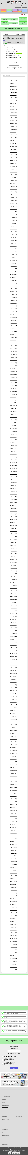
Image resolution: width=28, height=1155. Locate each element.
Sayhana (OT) (13, 325)
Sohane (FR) (13, 724)
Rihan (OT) (14, 864)
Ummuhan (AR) (13, 576)
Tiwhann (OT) (13, 938)
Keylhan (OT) (13, 465)
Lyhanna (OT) (13, 357)
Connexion (24, 7)
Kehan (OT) (14, 351)
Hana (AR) (14, 402)
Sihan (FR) (14, 707)
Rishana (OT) (13, 494)
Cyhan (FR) (14, 180)
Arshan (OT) (13, 716)
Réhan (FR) (14, 457)
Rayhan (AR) (13, 653)
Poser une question (5, 1129)
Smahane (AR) (13, 559)
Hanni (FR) (14, 217)
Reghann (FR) (13, 451)
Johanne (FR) (13, 268)
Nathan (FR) (13, 377)
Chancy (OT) (13, 733)
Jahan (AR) (14, 608)
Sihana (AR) (13, 682)
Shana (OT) (14, 893)
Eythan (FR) (13, 183)
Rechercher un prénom (5, 1105)
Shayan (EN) (13, 103)
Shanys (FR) (13, 702)
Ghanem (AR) (13, 317)
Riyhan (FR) (13, 485)
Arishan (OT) (13, 588)
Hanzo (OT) (14, 345)
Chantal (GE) (13, 827)
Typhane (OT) (13, 944)
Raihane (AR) (13, 525)
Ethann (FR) (13, 231)
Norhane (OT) (13, 482)
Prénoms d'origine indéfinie (10, 1064)
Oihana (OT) (13, 488)
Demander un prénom (23, 19)
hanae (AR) (14, 311)
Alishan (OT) (13, 710)
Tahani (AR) (13, 693)
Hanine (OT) (13, 767)
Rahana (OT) (13, 328)
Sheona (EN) (13, 115)
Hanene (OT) (13, 442)
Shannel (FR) (13, 656)
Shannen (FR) (13, 662)
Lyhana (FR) (13, 300)
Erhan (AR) (14, 947)
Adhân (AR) (14, 890)
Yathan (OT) (13, 314)
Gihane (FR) (13, 194)
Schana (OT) (13, 887)
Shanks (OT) (13, 904)
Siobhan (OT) (13, 915)
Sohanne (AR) (13, 565)
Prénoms (5, 19)
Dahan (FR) (14, 191)
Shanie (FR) (13, 645)
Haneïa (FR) (13, 132)
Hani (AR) (13, 408)
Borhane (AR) (13, 918)
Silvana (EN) (13, 120)
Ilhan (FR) (14, 177)
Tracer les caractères (5, 1117)
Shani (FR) (14, 633)
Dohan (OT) (13, 288)
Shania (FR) (13, 639)
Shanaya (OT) (13, 374)
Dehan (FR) (14, 197)
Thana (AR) (14, 571)
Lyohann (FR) (13, 343)
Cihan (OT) (14, 431)
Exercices (17, 1117)
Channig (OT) (13, 739)
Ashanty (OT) (13, 722)
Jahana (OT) (13, 454)
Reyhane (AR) (13, 665)
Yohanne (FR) (13, 816)
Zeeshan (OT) (13, 391)
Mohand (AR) (13, 636)
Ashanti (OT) (13, 593)
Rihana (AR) (13, 670)
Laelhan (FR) (13, 286)
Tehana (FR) (13, 759)
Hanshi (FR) (13, 140)
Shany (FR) (14, 696)
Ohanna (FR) (13, 428)
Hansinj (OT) (13, 779)
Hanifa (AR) (14, 303)
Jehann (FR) (13, 143)
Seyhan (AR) (13, 676)
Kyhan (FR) (14, 266)
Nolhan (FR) (13, 405)
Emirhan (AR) (13, 941)
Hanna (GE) (14, 833)
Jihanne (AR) (13, 491)
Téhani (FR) (13, 764)
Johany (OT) (13, 459)
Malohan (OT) (13, 830)
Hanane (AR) (13, 573)
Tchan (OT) (14, 323)
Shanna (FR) (13, 650)
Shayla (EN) (13, 106)
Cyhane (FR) (13, 186)
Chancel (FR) (13, 152)
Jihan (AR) (14, 425)
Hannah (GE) (13, 838)
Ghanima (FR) (13, 137)
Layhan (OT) (13, 334)
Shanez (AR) (13, 553)
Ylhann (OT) (13, 955)
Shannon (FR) (13, 673)
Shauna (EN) (13, 97)
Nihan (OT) (14, 331)
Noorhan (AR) (13, 514)
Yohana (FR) (13, 804)
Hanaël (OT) (13, 756)
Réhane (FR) (13, 462)
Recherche (13, 19)
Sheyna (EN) (13, 117)
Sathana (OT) (13, 881)
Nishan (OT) (13, 841)
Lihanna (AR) (13, 630)
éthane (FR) (13, 226)
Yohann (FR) (13, 810)
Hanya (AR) (14, 305)
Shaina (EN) (13, 83)
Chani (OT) (14, 610)
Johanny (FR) (13, 271)
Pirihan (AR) (13, 519)
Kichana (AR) (13, 502)
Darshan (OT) (13, 744)
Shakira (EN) (13, 86)
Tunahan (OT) (13, 385)
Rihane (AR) (13, 548)
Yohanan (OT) (13, 539)
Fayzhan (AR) (13, 964)
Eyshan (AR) (13, 952)
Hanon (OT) (13, 448)
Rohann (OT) (13, 368)
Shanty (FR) (13, 690)
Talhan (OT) (13, 927)
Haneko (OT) (13, 761)
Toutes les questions (5, 1127)
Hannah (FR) (13, 166)
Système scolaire (5, 1144)
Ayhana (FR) (13, 163)
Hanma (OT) (13, 773)
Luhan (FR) (14, 283)
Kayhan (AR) (13, 496)
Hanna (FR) (14, 126)
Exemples (17, 1114)
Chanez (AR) (13, 930)
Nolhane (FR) (13, 411)
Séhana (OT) (13, 505)
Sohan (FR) (14, 719)
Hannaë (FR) (13, 211)
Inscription (18, 7)
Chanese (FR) (13, 154)
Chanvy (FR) (13, 174)
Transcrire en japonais (5, 1119)
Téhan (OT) (14, 932)
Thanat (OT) (13, 528)
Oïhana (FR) (13, 434)
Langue (9, 11)
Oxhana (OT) (13, 858)
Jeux (20, 11)
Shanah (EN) (13, 92)
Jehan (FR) (14, 234)
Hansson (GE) (13, 861)
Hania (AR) (14, 579)
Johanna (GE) (13, 873)
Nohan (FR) (14, 388)
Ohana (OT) (13, 362)
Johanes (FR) (13, 280)
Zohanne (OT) (13, 967)
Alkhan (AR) (13, 907)
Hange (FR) (14, 206)
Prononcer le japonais (5, 1114)
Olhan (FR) (14, 439)
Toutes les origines (8, 1058)
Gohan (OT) (13, 437)
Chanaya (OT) (13, 605)
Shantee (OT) (13, 910)
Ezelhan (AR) (13, 958)
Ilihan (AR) (14, 297)
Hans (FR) (14, 223)
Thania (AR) (13, 699)
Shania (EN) (13, 95)
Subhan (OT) (13, 522)
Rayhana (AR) (13, 531)
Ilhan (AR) (14, 602)
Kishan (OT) (13, 813)
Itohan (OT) (13, 784)
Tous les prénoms (23, 23)
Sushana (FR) (13, 747)
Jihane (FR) (14, 616)
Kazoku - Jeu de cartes (5, 1135)
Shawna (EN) (13, 100)
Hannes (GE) (13, 844)
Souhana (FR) (13, 736)
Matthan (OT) (13, 476)
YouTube (15, 11)
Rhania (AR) (13, 542)
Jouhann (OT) (13, 801)
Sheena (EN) (13, 112)
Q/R (2, 1124)
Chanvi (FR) (13, 169)
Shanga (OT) (13, 511)
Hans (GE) (14, 855)
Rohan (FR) (14, 237)
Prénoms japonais (5, 23)
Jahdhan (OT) (13, 790)
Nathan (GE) (13, 878)
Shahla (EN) (13, 80)
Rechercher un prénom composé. (14, 1053)
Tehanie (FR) (13, 770)
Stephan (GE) (13, 884)
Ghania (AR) (13, 397)
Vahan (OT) (14, 533)
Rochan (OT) (13, 870)
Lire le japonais (4, 1116)
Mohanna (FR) (13, 371)
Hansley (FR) (13, 229)
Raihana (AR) (13, 647)
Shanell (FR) (13, 627)
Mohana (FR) (13, 365)
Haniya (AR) (13, 414)
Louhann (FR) (13, 243)
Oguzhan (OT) (13, 847)
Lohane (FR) (13, 246)
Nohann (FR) (13, 394)
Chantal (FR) (13, 149)
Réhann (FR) (13, 468)
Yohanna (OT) (13, 961)
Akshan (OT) (13, 582)
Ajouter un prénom (5, 1107)
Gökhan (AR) (13, 308)
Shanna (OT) (13, 320)
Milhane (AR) (13, 508)
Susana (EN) (13, 123)
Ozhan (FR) (14, 445)
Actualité (3, 11)
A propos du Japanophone (6, 1096)
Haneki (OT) (13, 340)
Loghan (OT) (13, 824)
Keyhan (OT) (13, 807)
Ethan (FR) (14, 220)
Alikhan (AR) (13, 901)
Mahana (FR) (13, 348)
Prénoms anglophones (9, 1060)
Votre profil (4, 1099)
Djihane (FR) (13, 203)
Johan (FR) (14, 294)
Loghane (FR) (13, 251)
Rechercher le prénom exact (10, 1056)
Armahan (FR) (13, 545)
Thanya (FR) (13, 781)
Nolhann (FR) (13, 417)
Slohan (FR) (13, 713)
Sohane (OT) (13, 921)
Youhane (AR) (13, 704)
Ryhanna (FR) (13, 622)
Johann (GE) (13, 867)
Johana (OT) (13, 796)
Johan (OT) (14, 337)
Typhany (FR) (13, 793)
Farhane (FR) (13, 135)
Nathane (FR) (13, 382)
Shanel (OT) (13, 898)
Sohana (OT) (13, 380)
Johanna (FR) (13, 274)
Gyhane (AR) (13, 562)
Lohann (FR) (13, 248)
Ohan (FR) (14, 422)
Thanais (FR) (13, 776)
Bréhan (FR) (13, 160)
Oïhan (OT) (14, 853)
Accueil (3, 1091)
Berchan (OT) (13, 599)
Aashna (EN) (13, 78)
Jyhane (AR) (13, 619)
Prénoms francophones (9, 1059)
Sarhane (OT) (13, 499)
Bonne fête (13, 23)
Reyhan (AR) (13, 536)
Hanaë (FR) (14, 200)
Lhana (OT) (14, 818)
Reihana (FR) (13, 474)
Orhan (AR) (14, 642)
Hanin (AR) (14, 585)
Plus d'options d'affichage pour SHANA (14, 68)
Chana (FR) (14, 157)
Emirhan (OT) (13, 750)
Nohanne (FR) (13, 400)
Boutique (24, 10)
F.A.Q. (3, 1094)
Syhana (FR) (13, 753)
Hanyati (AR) (13, 596)
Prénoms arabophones (9, 1063)
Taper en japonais (19, 1116)
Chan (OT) (14, 727)
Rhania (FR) (13, 479)
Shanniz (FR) (13, 667)
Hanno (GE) (13, 850)
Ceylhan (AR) (13, 924)
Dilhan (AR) (13, 935)
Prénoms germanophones (9, 1062)
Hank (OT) (14, 257)
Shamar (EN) (13, 89)
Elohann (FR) (13, 209)
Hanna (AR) (14, 590)
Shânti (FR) (14, 684)
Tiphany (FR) (13, 787)
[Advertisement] (14, 990)
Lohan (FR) (14, 254)
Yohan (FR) (14, 798)
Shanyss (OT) (13, 516)
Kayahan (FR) (13, 263)
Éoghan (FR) (13, 214)
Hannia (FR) (13, 172)
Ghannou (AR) (13, 556)
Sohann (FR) (13, 730)
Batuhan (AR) (13, 912)
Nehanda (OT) (13, 836)
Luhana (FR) (13, 291)
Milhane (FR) (13, 360)
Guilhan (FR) (13, 129)
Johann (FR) (13, 277)
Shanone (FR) (13, 679)
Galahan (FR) (13, 189)
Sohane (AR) (13, 687)
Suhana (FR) (13, 741)
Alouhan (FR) (13, 969)
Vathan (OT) (13, 950)
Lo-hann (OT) (13, 471)
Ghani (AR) (14, 551)
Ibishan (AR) (13, 419)
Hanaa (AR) (14, 568)
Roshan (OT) (13, 875)
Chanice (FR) (13, 146)
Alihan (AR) (14, 895)
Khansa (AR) (13, 625)
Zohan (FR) (14, 821)
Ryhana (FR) (13, 613)
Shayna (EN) (13, 109)
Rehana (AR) (13, 659)
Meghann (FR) (13, 354)
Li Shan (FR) (13, 260)
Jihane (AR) (14, 240)
